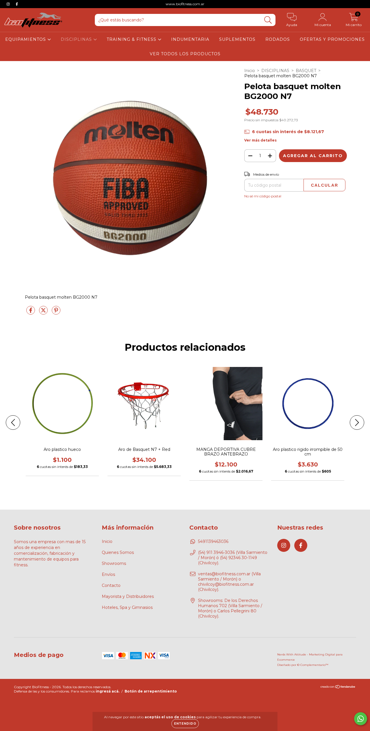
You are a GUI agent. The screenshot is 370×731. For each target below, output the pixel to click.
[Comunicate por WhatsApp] (360, 718)
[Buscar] (268, 20)
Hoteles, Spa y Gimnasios (127, 607)
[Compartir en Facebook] (31, 312)
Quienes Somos (118, 552)
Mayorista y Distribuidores (128, 596)
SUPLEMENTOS (237, 39)
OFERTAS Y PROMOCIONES (332, 39)
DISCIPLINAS (77, 39)
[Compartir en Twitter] (44, 312)
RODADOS (277, 39)
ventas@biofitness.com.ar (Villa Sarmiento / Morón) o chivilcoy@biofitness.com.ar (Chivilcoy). (229, 581)
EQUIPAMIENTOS (26, 39)
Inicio (249, 70)
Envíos (108, 574)
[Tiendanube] (338, 687)
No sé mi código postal (262, 196)
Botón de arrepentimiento (151, 691)
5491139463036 (213, 541)
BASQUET (306, 70)
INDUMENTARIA (190, 39)
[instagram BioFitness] (8, 4)
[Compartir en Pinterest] (56, 312)
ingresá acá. (107, 691)
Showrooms (114, 563)
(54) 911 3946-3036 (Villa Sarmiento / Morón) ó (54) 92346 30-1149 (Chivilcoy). (232, 557)
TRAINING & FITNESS (132, 39)
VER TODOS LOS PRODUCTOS (185, 53)
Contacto (111, 585)
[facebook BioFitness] (17, 4)
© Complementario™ (312, 665)
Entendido (185, 724)
